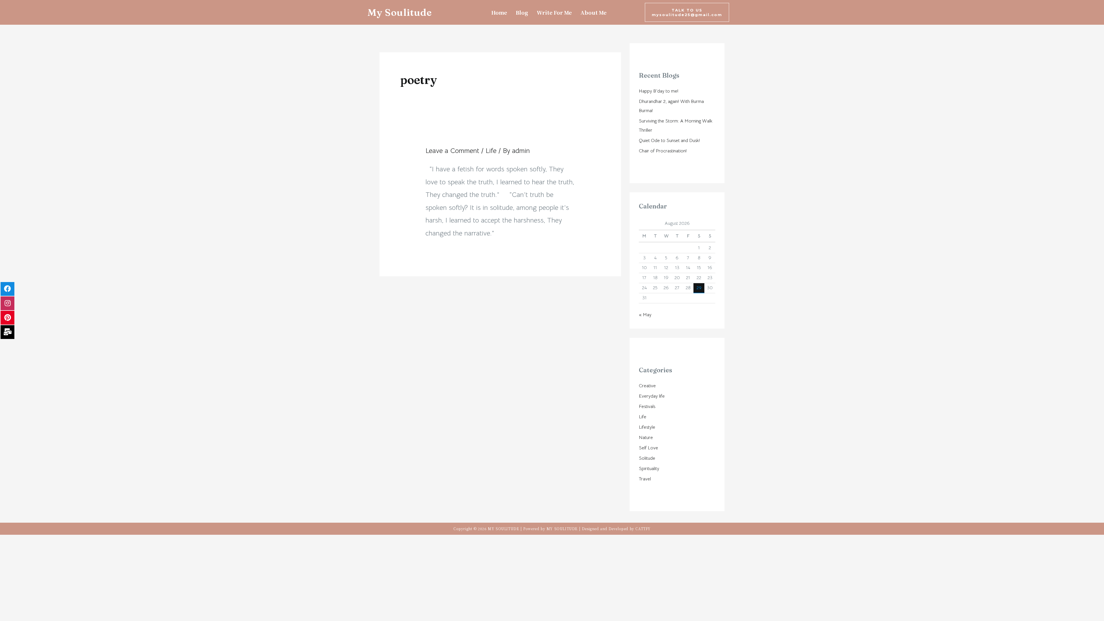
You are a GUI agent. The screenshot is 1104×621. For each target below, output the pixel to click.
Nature (646, 437)
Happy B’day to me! (658, 91)
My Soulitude (399, 12)
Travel (645, 479)
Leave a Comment (452, 150)
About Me (593, 12)
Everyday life (652, 396)
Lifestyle (647, 427)
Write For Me (554, 12)
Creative (647, 386)
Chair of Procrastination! (663, 151)
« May (645, 315)
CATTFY (643, 528)
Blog (522, 12)
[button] (687, 12)
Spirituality (649, 468)
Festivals (647, 406)
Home (499, 12)
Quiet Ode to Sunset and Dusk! (669, 140)
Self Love (648, 448)
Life (491, 150)
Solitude (647, 458)
